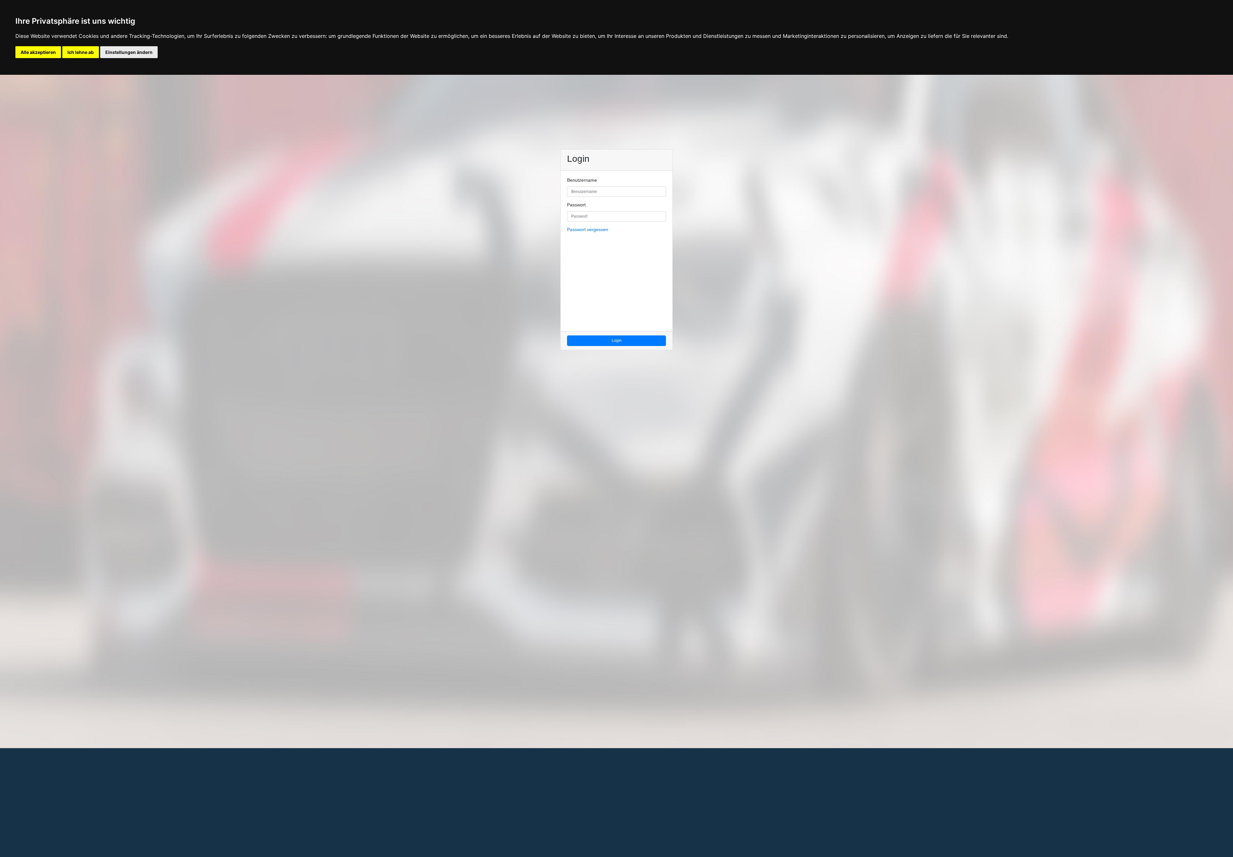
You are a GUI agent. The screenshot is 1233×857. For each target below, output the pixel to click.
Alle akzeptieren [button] (38, 52)
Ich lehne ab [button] (80, 52)
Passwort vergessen (587, 229)
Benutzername (582, 180)
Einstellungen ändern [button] (129, 52)
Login (617, 340)
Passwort (576, 205)
